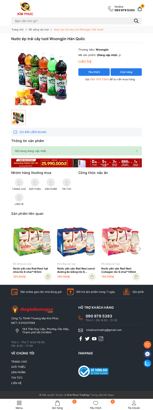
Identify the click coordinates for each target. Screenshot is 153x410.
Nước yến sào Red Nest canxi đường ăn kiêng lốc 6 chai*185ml (76, 270)
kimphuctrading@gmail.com (104, 329)
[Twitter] (87, 338)
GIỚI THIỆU (18, 366)
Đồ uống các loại (22, 263)
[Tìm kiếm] (136, 21)
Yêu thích (101, 404)
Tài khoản (134, 407)
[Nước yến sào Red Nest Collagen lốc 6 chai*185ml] (120, 241)
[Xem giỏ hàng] (140, 9)
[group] (43, 77)
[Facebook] (80, 338)
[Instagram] (101, 338)
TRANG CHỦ (19, 361)
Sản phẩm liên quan (27, 214)
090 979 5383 (125, 8)
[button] (139, 249)
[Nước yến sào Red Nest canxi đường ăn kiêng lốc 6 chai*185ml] (76, 241)
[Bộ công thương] (110, 371)
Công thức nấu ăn (93, 173)
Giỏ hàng (63, 404)
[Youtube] (94, 338)
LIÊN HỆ (16, 383)
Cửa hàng (126, 72)
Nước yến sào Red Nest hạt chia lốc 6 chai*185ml (30, 270)
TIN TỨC (17, 377)
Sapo (111, 394)
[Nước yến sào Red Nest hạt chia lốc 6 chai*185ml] (32, 241)
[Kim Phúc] (26, 8)
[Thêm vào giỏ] (48, 276)
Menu (19, 407)
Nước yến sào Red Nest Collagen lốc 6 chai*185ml (118, 270)
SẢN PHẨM (18, 372)
